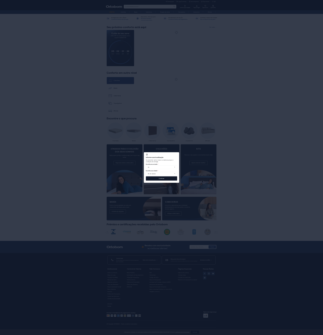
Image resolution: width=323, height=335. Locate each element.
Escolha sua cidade (152, 170)
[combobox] (161, 167)
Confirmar (161, 178)
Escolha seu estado (152, 164)
